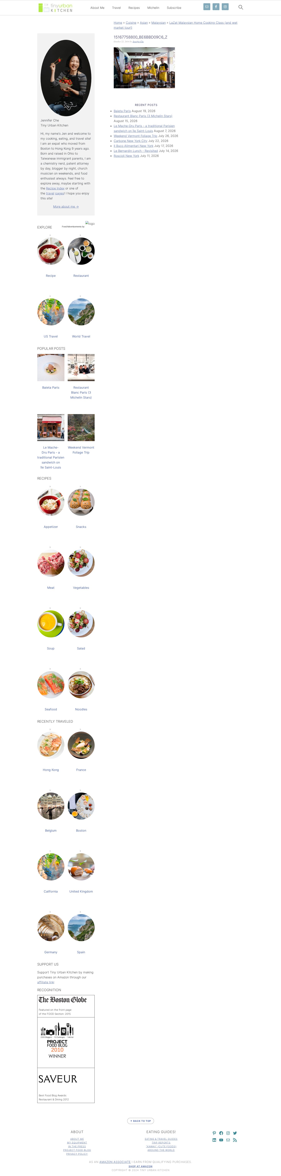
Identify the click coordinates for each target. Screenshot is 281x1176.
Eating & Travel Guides (161, 1139)
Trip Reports (161, 1142)
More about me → (66, 206)
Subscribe (174, 8)
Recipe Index (55, 188)
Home (118, 23)
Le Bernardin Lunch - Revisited (136, 151)
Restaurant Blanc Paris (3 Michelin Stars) (143, 116)
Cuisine (131, 23)
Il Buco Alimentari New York (133, 146)
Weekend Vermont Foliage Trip (135, 136)
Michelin (153, 8)
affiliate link (45, 982)
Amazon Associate (115, 1162)
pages (59, 193)
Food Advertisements (72, 226)
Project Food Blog (77, 1150)
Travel (116, 8)
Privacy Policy (77, 1153)
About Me (97, 8)
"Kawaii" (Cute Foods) (161, 1146)
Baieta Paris (122, 111)
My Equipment (77, 1142)
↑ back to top (140, 1120)
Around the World (161, 1150)
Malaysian (158, 23)
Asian (144, 23)
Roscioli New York (126, 156)
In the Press (77, 1146)
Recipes (134, 8)
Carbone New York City (130, 141)
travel (50, 193)
